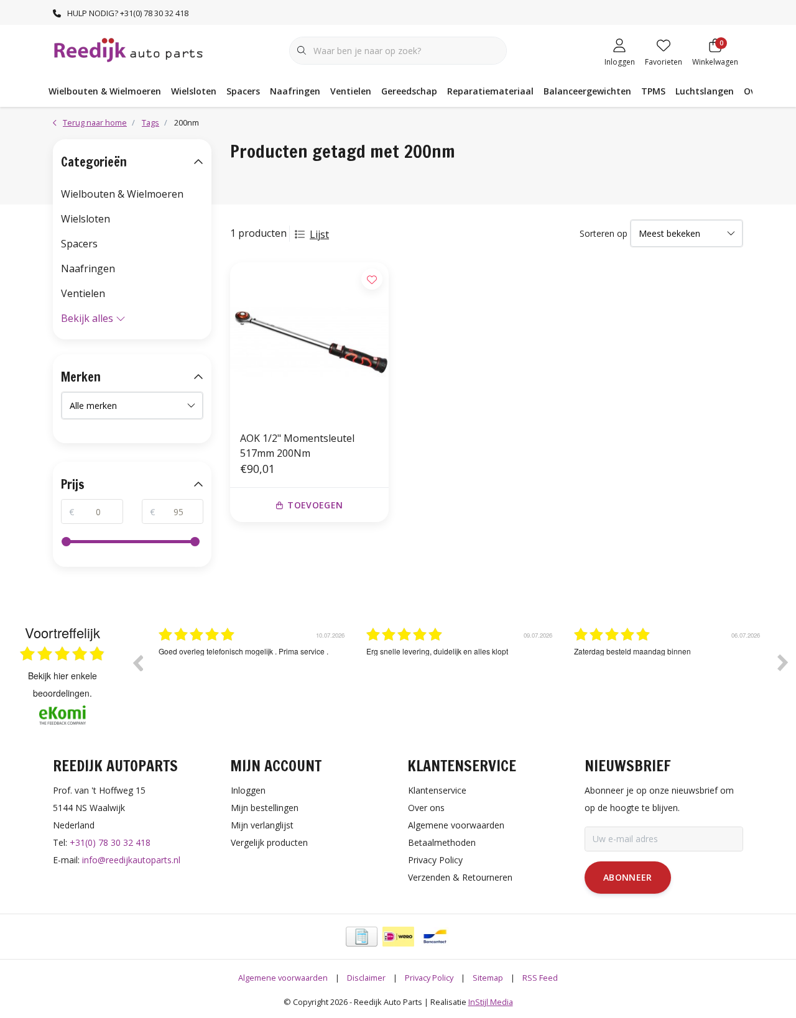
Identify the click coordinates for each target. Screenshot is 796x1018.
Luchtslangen (704, 91)
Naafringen (295, 91)
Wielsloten (193, 91)
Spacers (243, 91)
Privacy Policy (429, 977)
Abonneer (627, 877)
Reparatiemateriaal (490, 91)
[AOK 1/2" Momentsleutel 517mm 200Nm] (309, 341)
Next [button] (783, 662)
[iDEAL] (398, 937)
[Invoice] (361, 937)
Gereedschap (409, 91)
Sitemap (488, 977)
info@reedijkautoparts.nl (131, 860)
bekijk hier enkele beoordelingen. (62, 684)
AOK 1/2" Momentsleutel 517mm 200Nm (297, 445)
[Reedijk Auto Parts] (129, 49)
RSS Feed (540, 977)
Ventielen (350, 91)
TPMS (653, 91)
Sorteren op (603, 233)
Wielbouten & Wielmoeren (105, 91)
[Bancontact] (435, 937)
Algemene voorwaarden (283, 977)
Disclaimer (366, 977)
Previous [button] (137, 662)
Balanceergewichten (587, 91)
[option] (253, 671)
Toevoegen (315, 505)
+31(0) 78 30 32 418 (110, 842)
